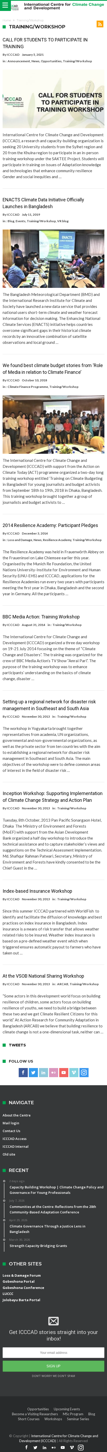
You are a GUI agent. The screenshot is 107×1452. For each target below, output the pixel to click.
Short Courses (28, 1419)
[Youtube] (63, 1072)
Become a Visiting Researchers (35, 1414)
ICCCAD (13, 55)
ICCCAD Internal (16, 1146)
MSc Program (73, 1414)
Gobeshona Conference (23, 1287)
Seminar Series (78, 1419)
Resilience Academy (57, 540)
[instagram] (84, 1072)
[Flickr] (53, 1072)
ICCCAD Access (14, 1138)
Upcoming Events (67, 1409)
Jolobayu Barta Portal (21, 1300)
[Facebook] (23, 1072)
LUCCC (8, 1293)
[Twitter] (33, 1072)
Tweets (17, 1045)
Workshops (53, 1419)
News (35, 61)
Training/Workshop (77, 61)
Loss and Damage (20, 540)
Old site (9, 1154)
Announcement (19, 61)
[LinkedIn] (43, 1072)
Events (20, 221)
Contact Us (11, 1130)
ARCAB (62, 984)
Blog (11, 221)
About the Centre (17, 1115)
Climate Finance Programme (28, 387)
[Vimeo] (73, 1072)
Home (7, 20)
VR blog (63, 221)
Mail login (11, 1123)
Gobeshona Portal (19, 1281)
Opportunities (51, 61)
